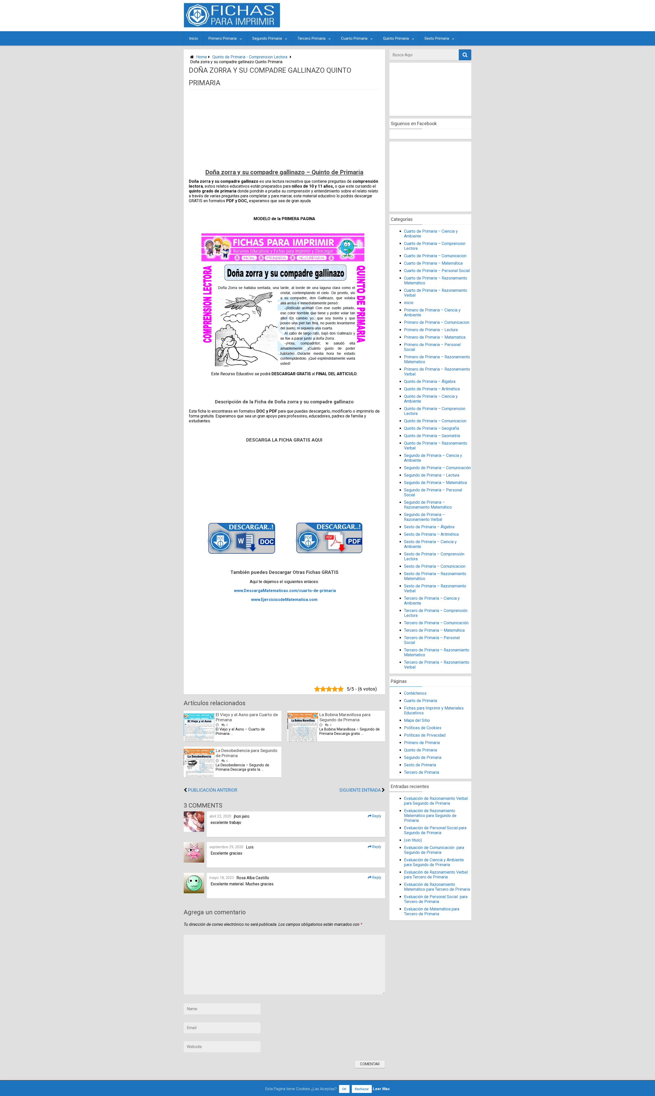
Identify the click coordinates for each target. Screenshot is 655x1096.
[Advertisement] (376, 15)
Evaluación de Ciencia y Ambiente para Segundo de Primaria (434, 862)
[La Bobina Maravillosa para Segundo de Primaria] (302, 740)
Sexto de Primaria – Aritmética (431, 534)
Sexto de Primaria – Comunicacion (434, 566)
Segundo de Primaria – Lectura (431, 475)
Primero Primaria (223, 38)
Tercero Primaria (311, 38)
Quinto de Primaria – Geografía (431, 428)
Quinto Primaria (396, 38)
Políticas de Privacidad (424, 735)
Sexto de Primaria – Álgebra (429, 526)
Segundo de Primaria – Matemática (435, 482)
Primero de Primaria (422, 742)
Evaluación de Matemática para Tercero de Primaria (431, 911)
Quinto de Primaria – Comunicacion (435, 420)
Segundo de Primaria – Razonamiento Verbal (424, 517)
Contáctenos (415, 693)
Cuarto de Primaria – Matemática (433, 263)
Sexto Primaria (436, 38)
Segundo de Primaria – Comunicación (437, 467)
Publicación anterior (212, 790)
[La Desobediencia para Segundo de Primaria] (199, 775)
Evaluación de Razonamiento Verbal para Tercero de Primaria (436, 874)
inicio (408, 302)
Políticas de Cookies (422, 727)
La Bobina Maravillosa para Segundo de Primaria (344, 717)
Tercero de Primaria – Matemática (434, 630)
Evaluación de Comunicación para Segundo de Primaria (434, 850)
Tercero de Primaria (421, 772)
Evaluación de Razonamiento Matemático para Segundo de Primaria (430, 815)
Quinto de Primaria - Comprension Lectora (249, 57)
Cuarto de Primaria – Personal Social (437, 270)
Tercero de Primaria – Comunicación (436, 622)
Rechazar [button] (362, 1089)
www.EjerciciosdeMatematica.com (284, 599)
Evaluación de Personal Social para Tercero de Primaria (435, 899)
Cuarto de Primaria (420, 700)
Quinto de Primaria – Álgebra (429, 381)
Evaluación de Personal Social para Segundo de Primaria (435, 830)
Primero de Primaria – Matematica (434, 337)
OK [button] (344, 1089)
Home (201, 57)
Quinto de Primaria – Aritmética (432, 388)
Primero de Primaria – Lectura (431, 329)
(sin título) (413, 840)
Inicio (193, 38)
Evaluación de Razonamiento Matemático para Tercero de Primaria (437, 887)
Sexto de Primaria (420, 764)
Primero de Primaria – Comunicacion (436, 322)
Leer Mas (381, 1089)
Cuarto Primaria (354, 38)
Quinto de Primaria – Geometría (432, 435)
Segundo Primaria (267, 38)
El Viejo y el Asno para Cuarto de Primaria (247, 717)
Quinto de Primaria (420, 750)
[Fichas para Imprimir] (232, 26)
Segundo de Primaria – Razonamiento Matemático (428, 505)
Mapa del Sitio (417, 720)
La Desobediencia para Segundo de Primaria (246, 753)
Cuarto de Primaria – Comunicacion (435, 255)
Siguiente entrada (360, 790)
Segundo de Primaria (422, 757)
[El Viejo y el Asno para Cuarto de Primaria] (199, 740)
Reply (376, 816)
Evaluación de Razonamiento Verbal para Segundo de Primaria (436, 801)
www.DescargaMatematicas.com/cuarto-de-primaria (285, 590)
